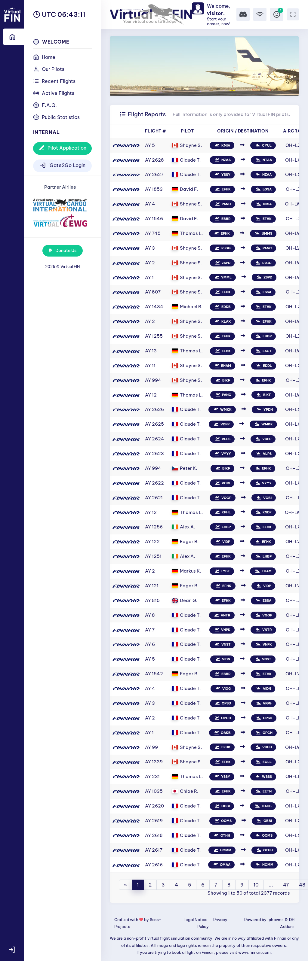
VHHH (266, 747)
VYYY (225, 454)
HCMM (225, 850)
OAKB (225, 733)
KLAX (225, 321)
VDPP (224, 424)
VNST (225, 644)
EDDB (225, 307)
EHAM (225, 365)
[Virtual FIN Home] (151, 14)
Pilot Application (66, 148)
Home (48, 57)
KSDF (267, 512)
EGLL (267, 762)
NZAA (225, 160)
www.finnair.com (254, 952)
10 (256, 885)
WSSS (266, 776)
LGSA (267, 189)
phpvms (276, 919)
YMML (226, 277)
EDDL (267, 365)
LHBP (267, 336)
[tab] (13, 37)
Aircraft (295, 131)
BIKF (225, 380)
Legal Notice (195, 919)
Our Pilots (52, 69)
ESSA (266, 292)
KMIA (225, 145)
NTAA (267, 160)
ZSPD (225, 263)
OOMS (226, 821)
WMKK (225, 409)
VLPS (225, 439)
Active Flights (57, 93)
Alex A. (187, 527)
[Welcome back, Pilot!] (12, 949)
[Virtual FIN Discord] (243, 14)
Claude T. (190, 160)
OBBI (225, 806)
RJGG (225, 248)
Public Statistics (60, 117)
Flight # (155, 131)
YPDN (268, 409)
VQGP (225, 498)
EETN (267, 791)
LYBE (225, 571)
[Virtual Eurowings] (60, 219)
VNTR (225, 615)
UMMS (266, 233)
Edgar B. (189, 541)
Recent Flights (58, 81)
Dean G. (188, 600)
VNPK (225, 630)
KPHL (226, 512)
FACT (267, 351)
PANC (226, 204)
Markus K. (190, 571)
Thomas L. (191, 233)
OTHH (225, 835)
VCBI (225, 483)
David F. (189, 189)
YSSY (225, 174)
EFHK (226, 189)
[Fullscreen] (293, 14)
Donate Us (65, 250)
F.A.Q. (49, 105)
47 (286, 885)
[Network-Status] (259, 14)
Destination (253, 131)
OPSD (226, 703)
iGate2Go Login (66, 165)
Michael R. (191, 306)
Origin (225, 131)
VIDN (225, 659)
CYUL (266, 145)
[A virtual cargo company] (60, 204)
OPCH (225, 718)
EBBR (225, 219)
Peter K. (188, 468)
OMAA (224, 864)
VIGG (226, 688)
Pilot (187, 131)
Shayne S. (191, 145)
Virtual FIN (70, 266)
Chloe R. (189, 791)
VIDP (225, 542)
